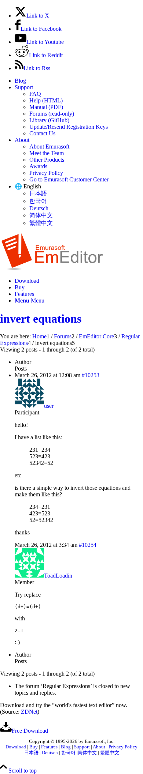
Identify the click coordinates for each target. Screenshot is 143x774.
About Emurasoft (49, 146)
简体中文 (41, 215)
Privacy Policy (46, 173)
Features (49, 746)
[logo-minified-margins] (52, 268)
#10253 (90, 375)
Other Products (46, 160)
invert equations (40, 318)
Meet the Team (46, 153)
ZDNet (29, 712)
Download (16, 746)
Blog (20, 81)
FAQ (35, 94)
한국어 (38, 201)
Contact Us (42, 133)
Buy (33, 746)
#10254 (87, 545)
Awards (38, 166)
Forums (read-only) (51, 113)
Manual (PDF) (46, 107)
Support (24, 87)
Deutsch (38, 208)
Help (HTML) (46, 100)
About (22, 140)
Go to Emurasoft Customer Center (69, 179)
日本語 (38, 193)
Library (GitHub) (49, 120)
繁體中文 (41, 223)
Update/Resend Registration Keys (68, 127)
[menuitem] (79, 81)
